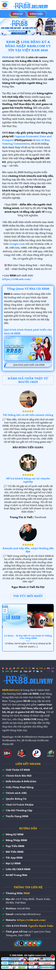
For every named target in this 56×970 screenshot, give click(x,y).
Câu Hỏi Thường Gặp (19, 810)
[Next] (53, 627)
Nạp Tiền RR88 (15, 846)
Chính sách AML (16, 793)
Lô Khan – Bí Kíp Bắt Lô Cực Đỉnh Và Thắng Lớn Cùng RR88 (28, 637)
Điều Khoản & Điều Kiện (21, 781)
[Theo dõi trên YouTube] (34, 943)
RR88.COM (30, 719)
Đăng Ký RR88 (14, 834)
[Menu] (4, 5)
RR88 (27, 893)
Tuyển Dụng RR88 (17, 816)
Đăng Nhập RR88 (16, 840)
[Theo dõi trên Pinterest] (30, 943)
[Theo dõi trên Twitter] (26, 943)
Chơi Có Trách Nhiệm (20, 804)
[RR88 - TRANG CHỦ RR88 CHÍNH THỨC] (30, 5)
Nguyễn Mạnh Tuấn (40, 926)
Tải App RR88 (14, 857)
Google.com (17, 244)
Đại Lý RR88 (13, 863)
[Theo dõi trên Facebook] (17, 943)
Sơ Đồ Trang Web (16, 875)
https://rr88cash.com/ (16, 279)
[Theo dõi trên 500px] (39, 943)
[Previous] (2, 627)
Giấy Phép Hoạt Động (19, 787)
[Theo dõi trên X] (22, 943)
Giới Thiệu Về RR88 (18, 770)
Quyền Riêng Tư (16, 799)
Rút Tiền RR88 (14, 851)
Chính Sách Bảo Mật (19, 775)
